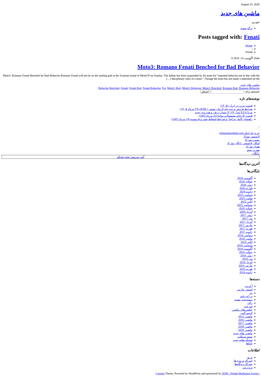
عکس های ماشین (242, 309)
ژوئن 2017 (246, 215)
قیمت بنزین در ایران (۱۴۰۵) (236, 105)
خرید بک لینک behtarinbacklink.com (239, 133)
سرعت (248, 306)
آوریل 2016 (246, 262)
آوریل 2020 (246, 211)
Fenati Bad (135, 88)
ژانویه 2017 (246, 231)
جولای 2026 (245, 181)
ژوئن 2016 (246, 255)
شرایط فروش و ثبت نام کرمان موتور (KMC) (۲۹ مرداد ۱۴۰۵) (216, 109)
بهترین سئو (253, 149)
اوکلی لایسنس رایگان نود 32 (243, 143)
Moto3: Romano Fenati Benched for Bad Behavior (198, 67)
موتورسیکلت (244, 336)
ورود (249, 357)
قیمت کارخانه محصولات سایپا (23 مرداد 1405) (225, 115)
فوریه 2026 (246, 188)
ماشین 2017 (245, 323)
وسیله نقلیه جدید (242, 340)
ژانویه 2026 (246, 191)
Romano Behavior (249, 88)
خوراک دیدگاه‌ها (243, 364)
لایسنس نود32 (251, 136)
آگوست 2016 (244, 248)
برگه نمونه (246, 28)
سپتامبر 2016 (244, 245)
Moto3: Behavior (191, 88)
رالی (249, 302)
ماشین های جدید (240, 13)
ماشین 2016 (245, 319)
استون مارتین (244, 289)
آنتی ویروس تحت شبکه (130, 156)
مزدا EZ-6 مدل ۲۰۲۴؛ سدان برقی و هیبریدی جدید (223, 112)
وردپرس (247, 367)
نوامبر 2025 (245, 198)
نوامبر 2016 (245, 238)
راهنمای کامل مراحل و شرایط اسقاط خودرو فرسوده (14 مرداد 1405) (212, 119)
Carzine (160, 373)
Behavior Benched (108, 88)
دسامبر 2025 (245, 194)
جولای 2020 (245, 208)
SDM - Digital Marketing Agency (241, 373)
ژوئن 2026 (246, 184)
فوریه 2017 (246, 228)
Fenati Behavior (152, 88)
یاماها (249, 343)
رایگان (256, 153)
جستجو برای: (252, 91)
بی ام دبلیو (246, 296)
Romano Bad (230, 88)
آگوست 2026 (244, 178)
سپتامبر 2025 (244, 205)
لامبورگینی (246, 313)
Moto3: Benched (211, 88)
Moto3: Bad (174, 88)
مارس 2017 (245, 225)
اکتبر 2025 (246, 201)
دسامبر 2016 (245, 235)
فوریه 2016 (246, 268)
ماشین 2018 (245, 326)
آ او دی (248, 286)
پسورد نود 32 (252, 139)
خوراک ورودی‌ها (243, 360)
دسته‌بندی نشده (243, 299)
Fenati (252, 37)
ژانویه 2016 (246, 272)
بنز (250, 292)
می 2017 (247, 218)
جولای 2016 (245, 252)
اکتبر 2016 (246, 242)
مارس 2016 (245, 265)
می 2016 (247, 258)
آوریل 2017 (246, 221)
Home (249, 45)
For (164, 88)
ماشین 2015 (245, 316)
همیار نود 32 (253, 146)
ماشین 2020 (245, 329)
